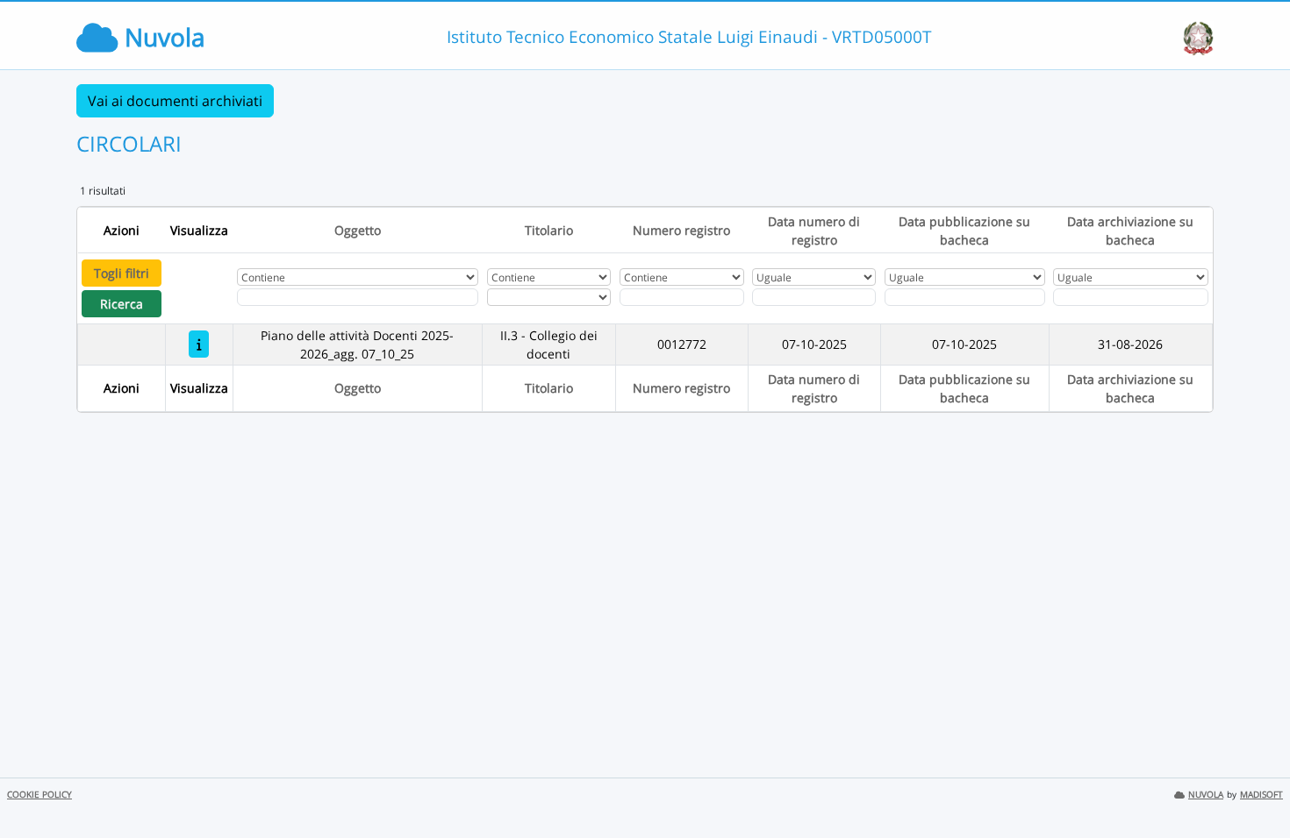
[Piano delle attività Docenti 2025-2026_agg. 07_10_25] (199, 344)
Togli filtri (121, 273)
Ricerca (121, 303)
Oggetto (357, 230)
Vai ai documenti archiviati (175, 100)
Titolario (549, 230)
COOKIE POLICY (39, 794)
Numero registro (681, 230)
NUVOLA (1205, 794)
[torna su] (1254, 784)
